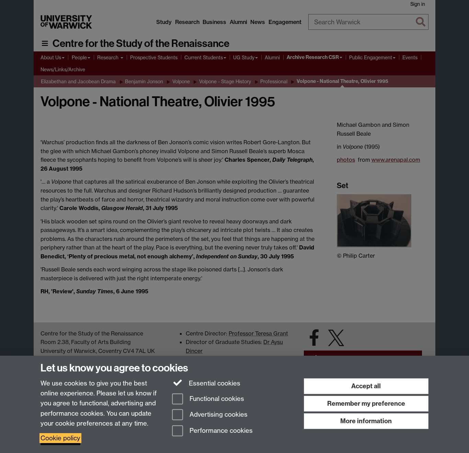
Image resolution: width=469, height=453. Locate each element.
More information (366, 421)
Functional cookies (216, 399)
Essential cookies (213, 383)
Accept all (366, 386)
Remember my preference (366, 403)
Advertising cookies (218, 415)
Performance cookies (220, 431)
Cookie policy (60, 438)
